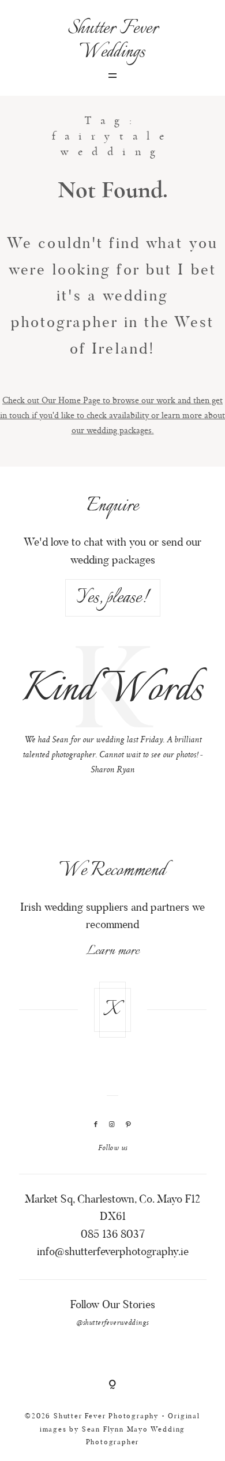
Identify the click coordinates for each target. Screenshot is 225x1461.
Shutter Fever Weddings (113, 40)
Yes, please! (112, 598)
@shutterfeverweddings (113, 1323)
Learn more (112, 951)
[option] (113, 713)
